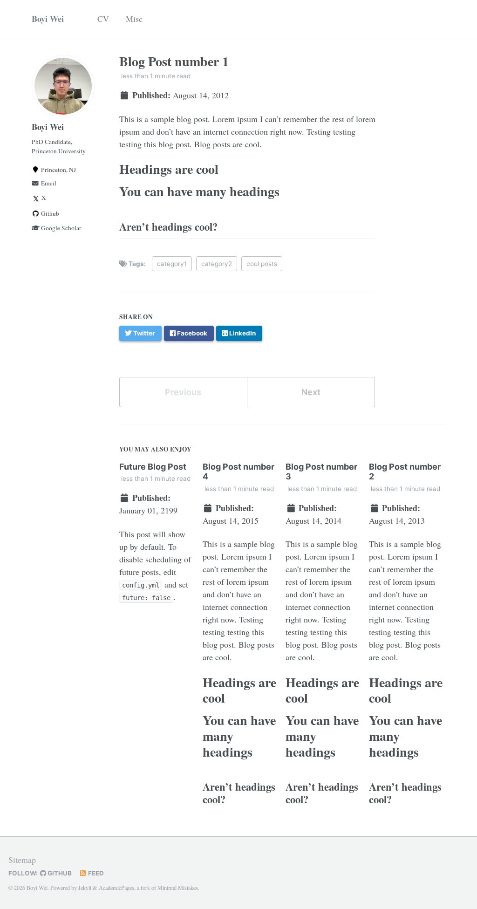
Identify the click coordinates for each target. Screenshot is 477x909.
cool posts (261, 263)
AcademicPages (116, 887)
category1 (172, 263)
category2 (216, 263)
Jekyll (84, 887)
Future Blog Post (152, 467)
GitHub (59, 873)
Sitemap (22, 859)
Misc (134, 18)
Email (48, 183)
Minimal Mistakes (177, 887)
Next (310, 392)
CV (103, 18)
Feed (95, 873)
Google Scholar (61, 228)
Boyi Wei (48, 19)
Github (49, 213)
